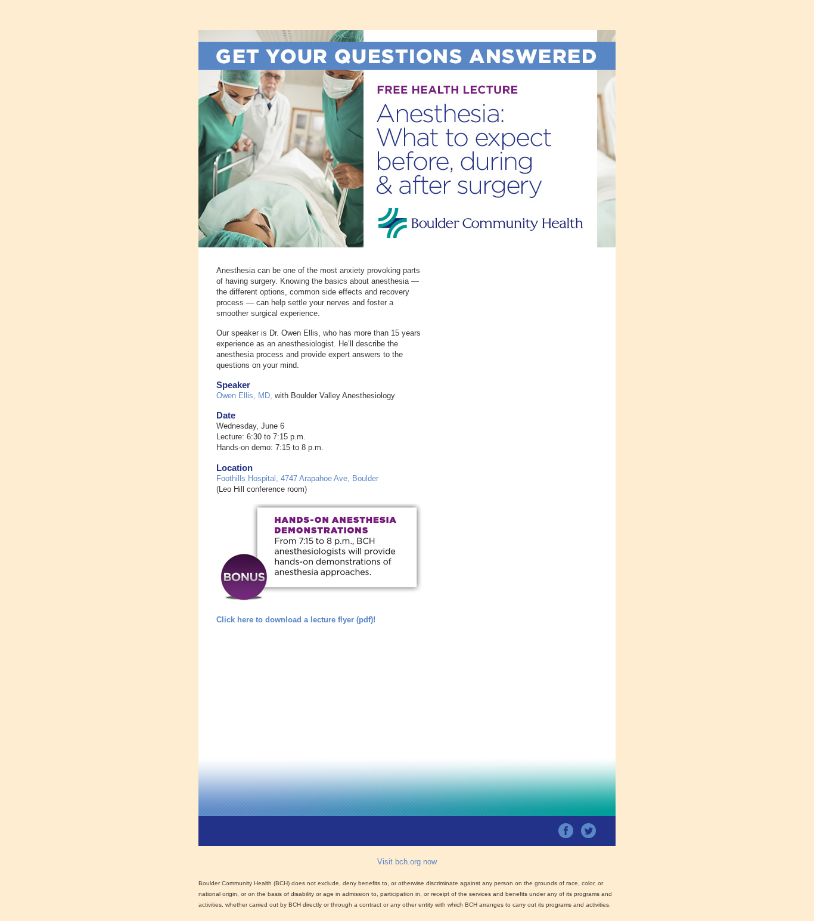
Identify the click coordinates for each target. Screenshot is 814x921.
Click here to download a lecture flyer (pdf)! (295, 619)
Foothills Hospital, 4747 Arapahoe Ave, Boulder (297, 478)
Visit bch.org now (407, 861)
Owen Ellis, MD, (244, 395)
